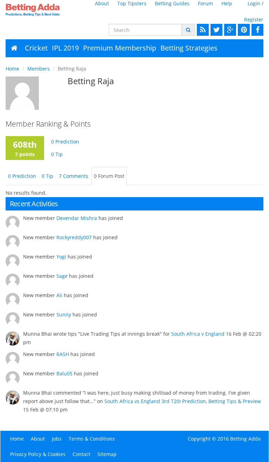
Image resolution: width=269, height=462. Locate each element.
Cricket (36, 48)
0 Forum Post (109, 176)
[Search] (188, 29)
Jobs (57, 438)
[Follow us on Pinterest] (243, 30)
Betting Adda (245, 438)
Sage (62, 276)
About (102, 3)
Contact (81, 454)
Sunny (63, 314)
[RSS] (202, 30)
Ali (59, 295)
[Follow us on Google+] (229, 30)
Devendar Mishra (76, 218)
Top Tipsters (131, 3)
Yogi (61, 256)
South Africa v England (198, 333)
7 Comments (73, 176)
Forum (205, 3)
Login (254, 3)
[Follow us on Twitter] (215, 30)
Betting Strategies (189, 48)
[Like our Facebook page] (256, 30)
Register (253, 19)
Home (12, 68)
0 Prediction (65, 141)
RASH (62, 354)
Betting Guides (172, 3)
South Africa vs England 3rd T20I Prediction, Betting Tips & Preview (182, 401)
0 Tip (57, 154)
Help (226, 3)
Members (38, 68)
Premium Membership (119, 48)
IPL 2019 (65, 48)
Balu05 (64, 373)
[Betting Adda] (34, 10)
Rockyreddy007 (74, 237)
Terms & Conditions (92, 438)
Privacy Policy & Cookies (37, 454)
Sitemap (107, 454)
